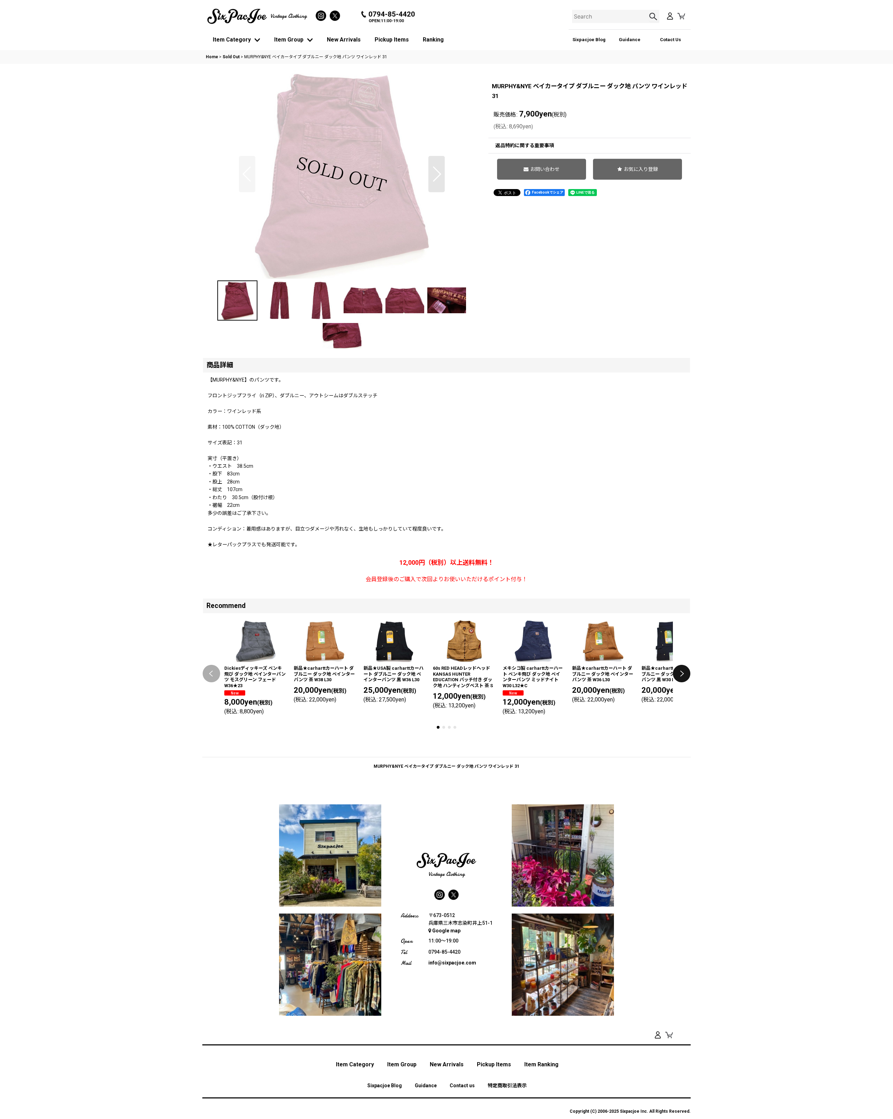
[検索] (654, 16)
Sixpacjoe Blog (589, 39)
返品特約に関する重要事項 (524, 145)
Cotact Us (670, 39)
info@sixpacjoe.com (452, 963)
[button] (247, 174)
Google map (446, 930)
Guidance (629, 39)
